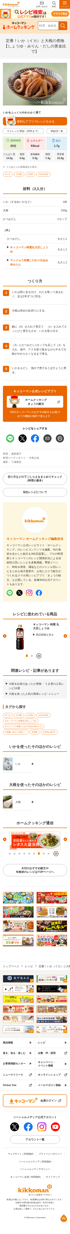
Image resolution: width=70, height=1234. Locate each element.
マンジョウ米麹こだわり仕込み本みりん (29, 262)
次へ (65, 636)
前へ (4, 636)
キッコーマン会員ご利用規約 (25, 1177)
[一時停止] (38, 655)
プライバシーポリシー (50, 1154)
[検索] (63, 25)
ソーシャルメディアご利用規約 (35, 1161)
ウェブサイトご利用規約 (20, 1154)
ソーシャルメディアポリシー (35, 1169)
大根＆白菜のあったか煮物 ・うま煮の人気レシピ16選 (36, 686)
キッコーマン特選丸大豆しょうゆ (29, 249)
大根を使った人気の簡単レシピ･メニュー (34, 693)
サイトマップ (53, 1177)
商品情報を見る (45, 634)
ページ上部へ (63, 1218)
